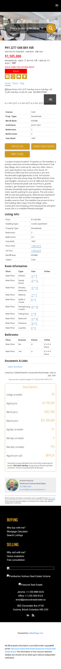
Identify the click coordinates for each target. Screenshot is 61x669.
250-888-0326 (25, 486)
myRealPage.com (35, 633)
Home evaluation (15, 556)
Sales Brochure (15, 366)
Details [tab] (8, 83)
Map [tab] (22, 83)
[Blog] (33, 615)
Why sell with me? (16, 552)
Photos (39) (17, 146)
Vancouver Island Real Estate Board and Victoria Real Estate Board (30, 498)
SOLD (54, 21)
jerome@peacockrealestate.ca (32, 489)
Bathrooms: (12, 335)
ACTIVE (43, 21)
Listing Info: (12, 214)
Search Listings (15, 535)
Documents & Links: (16, 361)
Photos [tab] (15, 83)
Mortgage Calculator (17, 531)
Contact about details (44, 146)
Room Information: (16, 266)
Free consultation (16, 560)
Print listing (17, 154)
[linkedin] (28, 615)
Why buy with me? (16, 527)
